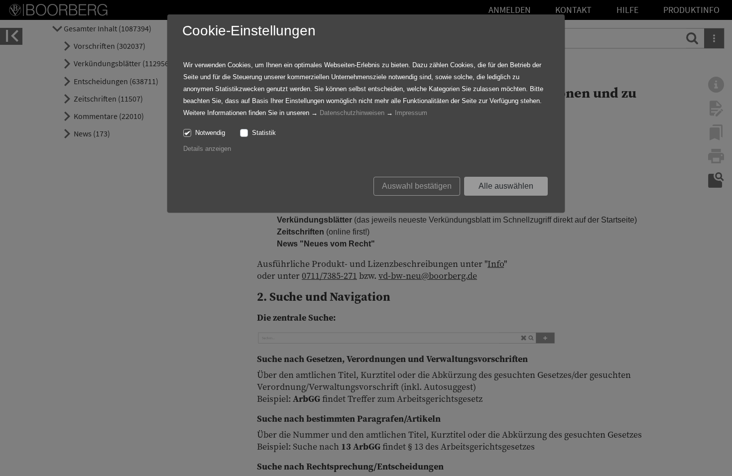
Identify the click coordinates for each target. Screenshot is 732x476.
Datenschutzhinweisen (352, 113)
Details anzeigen (207, 148)
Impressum (411, 113)
